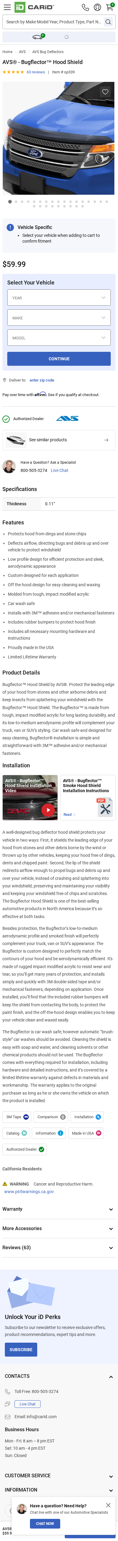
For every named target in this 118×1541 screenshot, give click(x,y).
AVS (22, 52)
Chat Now (45, 1524)
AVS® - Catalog (15, 1133)
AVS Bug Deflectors (48, 52)
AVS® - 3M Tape (16, 1117)
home (7, 52)
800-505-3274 (34, 470)
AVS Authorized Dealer (24, 1149)
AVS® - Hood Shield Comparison (51, 1117)
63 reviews (36, 72)
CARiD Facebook (11, 1510)
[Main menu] (7, 7)
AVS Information (49, 1133)
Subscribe (21, 1349)
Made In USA (86, 1133)
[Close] (108, 1505)
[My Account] (97, 7)
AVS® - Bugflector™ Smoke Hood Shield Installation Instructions (86, 785)
